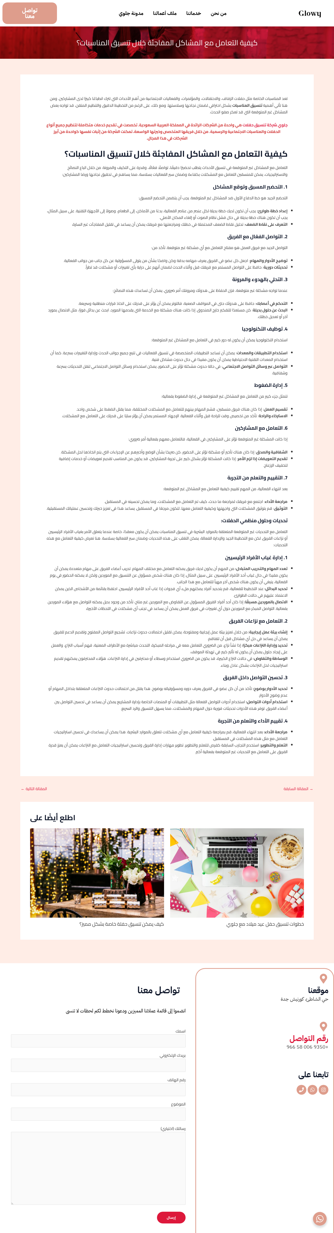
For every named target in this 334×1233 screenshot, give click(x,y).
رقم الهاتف (176, 1079)
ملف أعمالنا (165, 13)
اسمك (181, 1031)
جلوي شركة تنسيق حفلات (265, 125)
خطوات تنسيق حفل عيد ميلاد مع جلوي (265, 923)
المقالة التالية (34, 788)
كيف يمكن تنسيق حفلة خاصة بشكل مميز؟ (121, 923)
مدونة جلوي (131, 13)
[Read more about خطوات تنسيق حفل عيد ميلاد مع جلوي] (237, 872)
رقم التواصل (308, 1038)
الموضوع (178, 1104)
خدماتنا (193, 13)
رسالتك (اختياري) (173, 1128)
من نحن (218, 13)
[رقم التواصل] (323, 1026)
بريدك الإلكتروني (173, 1055)
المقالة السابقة (298, 788)
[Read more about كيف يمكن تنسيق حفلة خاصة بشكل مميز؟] (97, 872)
